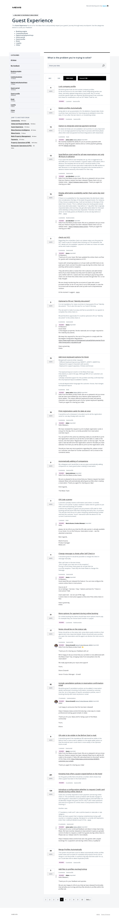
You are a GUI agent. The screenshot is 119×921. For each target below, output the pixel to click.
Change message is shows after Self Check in (77, 553)
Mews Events (15, 133)
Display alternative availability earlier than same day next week (81, 194)
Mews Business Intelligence (20, 130)
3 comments (62, 136)
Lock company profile (67, 86)
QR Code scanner (65, 499)
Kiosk (12, 99)
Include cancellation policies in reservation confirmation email (81, 684)
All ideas (13, 60)
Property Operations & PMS (20, 143)
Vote (50, 91)
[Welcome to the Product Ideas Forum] (17, 7)
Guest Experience (17, 127)
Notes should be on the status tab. (73, 629)
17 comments (62, 698)
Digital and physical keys (19, 82)
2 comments (62, 173)
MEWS (98, 914)
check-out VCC (64, 237)
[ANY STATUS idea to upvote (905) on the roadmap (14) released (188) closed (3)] (92, 78)
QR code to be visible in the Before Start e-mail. (78, 735)
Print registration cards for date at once (75, 411)
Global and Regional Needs (20, 124)
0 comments (69, 119)
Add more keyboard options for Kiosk (74, 357)
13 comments (69, 783)
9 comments (69, 862)
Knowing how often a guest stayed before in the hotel (80, 774)
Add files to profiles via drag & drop (73, 869)
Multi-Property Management (21, 136)
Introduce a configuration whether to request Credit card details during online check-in (82, 790)
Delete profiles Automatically (70, 108)
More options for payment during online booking (78, 613)
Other (13, 110)
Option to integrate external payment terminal (77, 126)
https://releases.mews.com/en (78, 182)
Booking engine (16, 71)
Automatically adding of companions (73, 461)
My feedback (15, 66)
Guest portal (15, 88)
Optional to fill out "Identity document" (74, 301)
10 (82, 899)
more (65, 213)
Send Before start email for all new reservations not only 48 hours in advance (81, 155)
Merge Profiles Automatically (70, 849)
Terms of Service (105, 914)
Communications (16, 77)
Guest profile (15, 94)
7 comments (62, 217)
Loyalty (13, 105)
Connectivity (15, 121)
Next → (88, 899)
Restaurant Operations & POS (21, 146)
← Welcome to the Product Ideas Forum (25, 15)
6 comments (62, 389)
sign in (105, 6)
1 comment (69, 101)
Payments (14, 139)
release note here (69, 146)
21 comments (62, 824)
